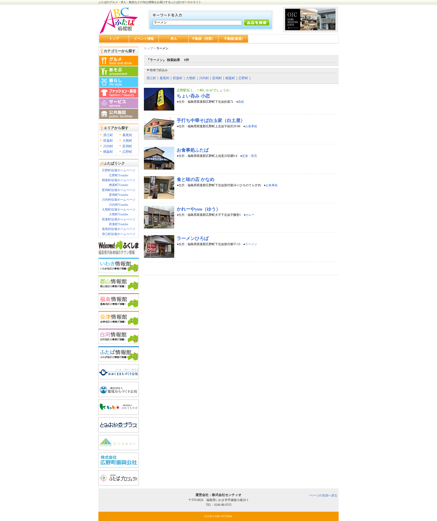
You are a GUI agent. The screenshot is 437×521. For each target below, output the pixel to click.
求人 (173, 38)
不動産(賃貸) (233, 38)
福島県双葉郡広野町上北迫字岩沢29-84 (214, 126)
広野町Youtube (118, 175)
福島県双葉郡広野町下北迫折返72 (210, 101)
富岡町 (127, 146)
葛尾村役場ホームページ (118, 229)
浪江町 (108, 135)
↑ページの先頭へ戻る (323, 495)
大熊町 (127, 140)
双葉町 (108, 140)
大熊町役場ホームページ (118, 209)
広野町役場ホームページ (118, 170)
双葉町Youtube (118, 224)
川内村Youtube (118, 204)
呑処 (241, 101)
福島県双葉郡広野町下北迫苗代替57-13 (214, 244)
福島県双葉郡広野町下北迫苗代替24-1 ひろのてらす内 (224, 185)
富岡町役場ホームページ (118, 190)
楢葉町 (108, 152)
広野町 (127, 152)
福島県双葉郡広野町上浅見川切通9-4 (212, 156)
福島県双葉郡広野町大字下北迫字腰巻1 (214, 215)
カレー (250, 215)
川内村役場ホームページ (118, 199)
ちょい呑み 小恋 (193, 95)
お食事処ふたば (193, 150)
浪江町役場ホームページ (118, 234)
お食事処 (251, 126)
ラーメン (251, 244)
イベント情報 (144, 38)
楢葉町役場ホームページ (118, 180)
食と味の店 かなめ (195, 179)
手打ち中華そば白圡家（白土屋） (211, 120)
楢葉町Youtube (118, 185)
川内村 (108, 146)
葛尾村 (127, 135)
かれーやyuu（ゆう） (199, 209)
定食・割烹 (249, 156)
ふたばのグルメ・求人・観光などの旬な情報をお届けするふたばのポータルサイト (149, 2)
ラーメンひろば (193, 238)
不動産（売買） (203, 38)
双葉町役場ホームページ (118, 219)
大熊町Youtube (118, 214)
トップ (114, 38)
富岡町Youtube (118, 195)
